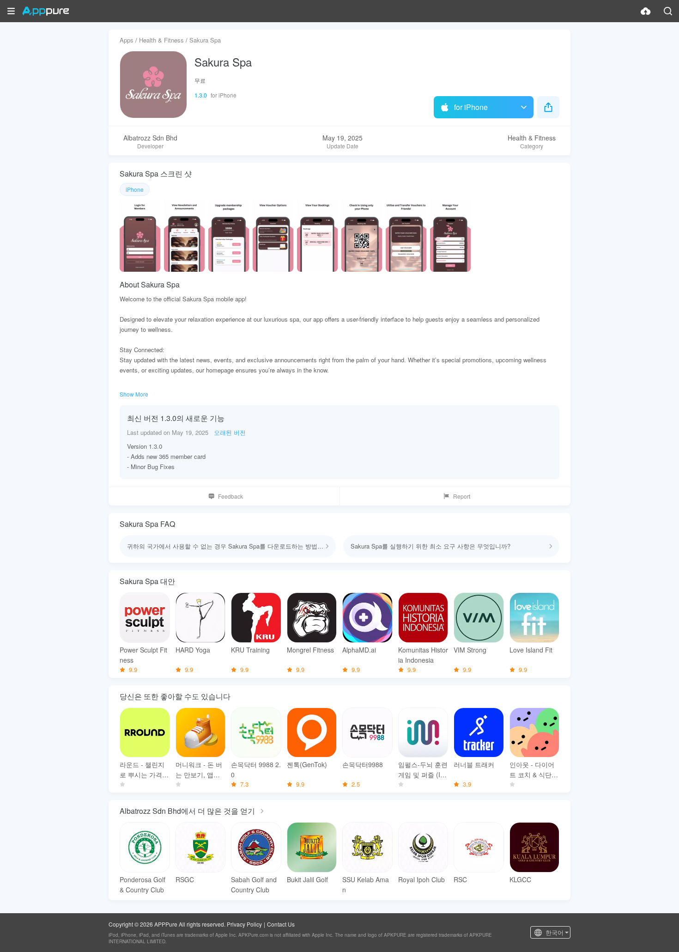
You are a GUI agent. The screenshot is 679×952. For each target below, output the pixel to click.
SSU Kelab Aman (365, 884)
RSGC (185, 879)
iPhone (135, 189)
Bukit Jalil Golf (307, 879)
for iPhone (471, 107)
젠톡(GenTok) (307, 764)
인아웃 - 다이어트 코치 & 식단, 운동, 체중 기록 (531, 770)
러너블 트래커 (474, 764)
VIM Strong (470, 649)
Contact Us (281, 924)
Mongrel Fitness (310, 649)
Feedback (230, 496)
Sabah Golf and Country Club (254, 884)
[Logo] (45, 11)
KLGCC (520, 879)
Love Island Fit (530, 649)
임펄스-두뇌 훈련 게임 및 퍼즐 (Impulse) (423, 770)
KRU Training (250, 649)
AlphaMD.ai (359, 649)
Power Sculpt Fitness (143, 655)
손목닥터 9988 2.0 (256, 769)
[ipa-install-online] (646, 11)
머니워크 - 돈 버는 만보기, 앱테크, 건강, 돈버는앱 (199, 770)
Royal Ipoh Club (421, 879)
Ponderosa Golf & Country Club (142, 884)
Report (461, 496)
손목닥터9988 (362, 764)
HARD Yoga (193, 649)
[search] (668, 11)
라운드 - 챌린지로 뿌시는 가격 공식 (142, 770)
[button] (11, 11)
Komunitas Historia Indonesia (423, 655)
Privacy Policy (244, 924)
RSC (460, 879)
